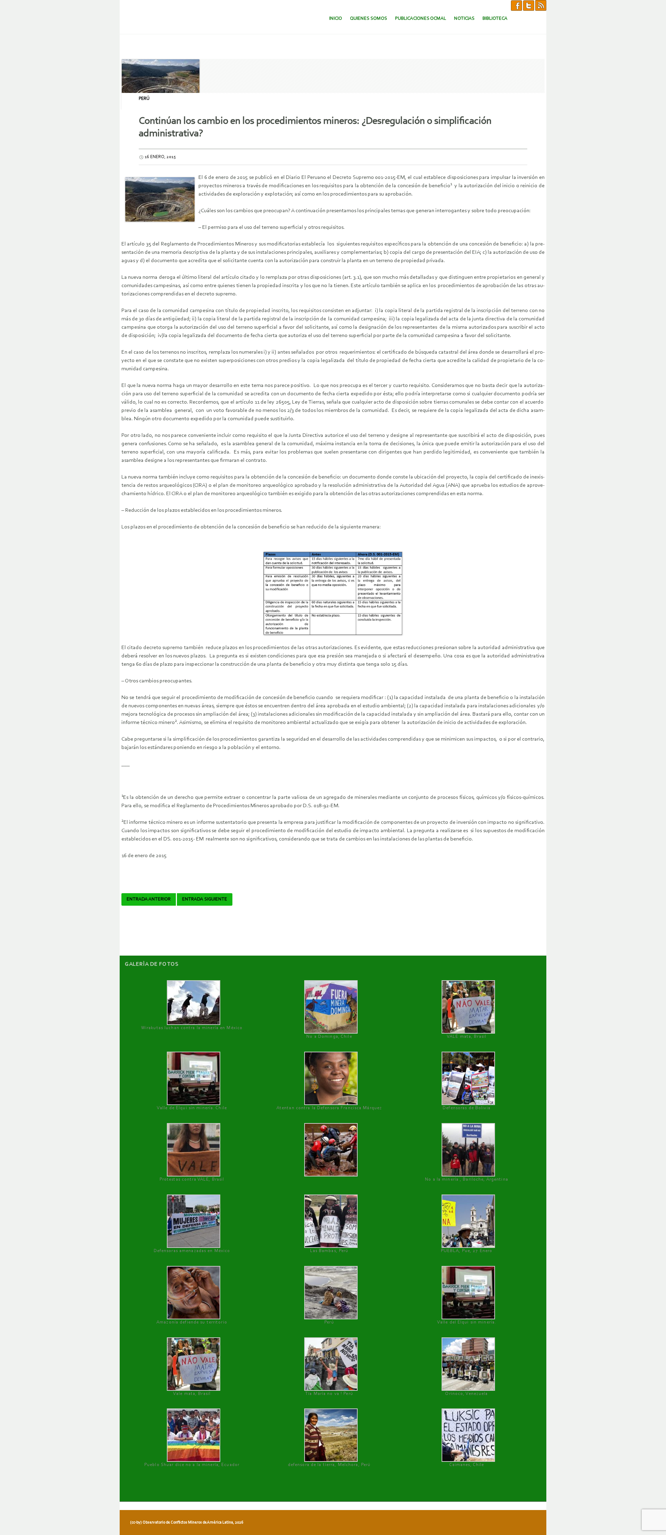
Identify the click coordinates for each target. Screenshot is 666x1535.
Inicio (335, 18)
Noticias (464, 18)
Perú (144, 98)
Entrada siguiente (204, 899)
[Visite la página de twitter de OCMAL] (528, 5)
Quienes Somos (368, 18)
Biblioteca (495, 18)
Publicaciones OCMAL (420, 18)
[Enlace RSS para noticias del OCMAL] (540, 5)
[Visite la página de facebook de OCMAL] (516, 5)
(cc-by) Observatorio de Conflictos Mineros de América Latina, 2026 (186, 1522)
